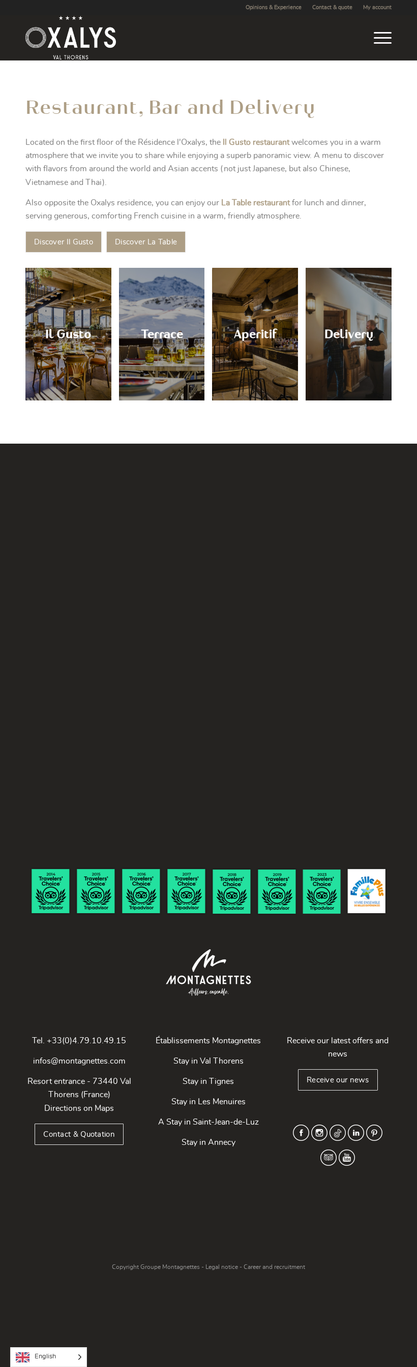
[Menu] (378, 37)
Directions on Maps (79, 1108)
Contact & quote (332, 7)
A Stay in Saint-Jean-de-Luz (208, 1122)
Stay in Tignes (208, 1081)
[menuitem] (274, 7)
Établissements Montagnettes (208, 1041)
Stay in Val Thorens (208, 1061)
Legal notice (221, 1267)
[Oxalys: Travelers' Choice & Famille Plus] (208, 891)
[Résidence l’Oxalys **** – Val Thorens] (70, 37)
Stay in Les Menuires (208, 1102)
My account (377, 7)
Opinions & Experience (274, 7)
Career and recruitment (274, 1267)
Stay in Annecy (208, 1142)
